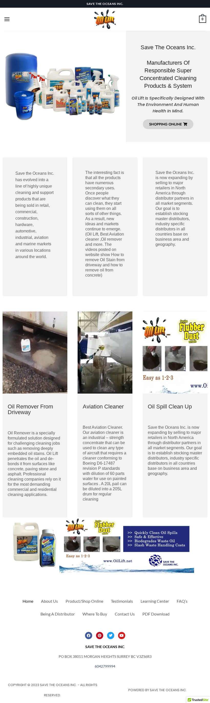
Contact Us (125, 613)
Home (28, 601)
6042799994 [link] (105, 666)
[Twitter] (110, 635)
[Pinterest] (99, 635)
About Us (49, 601)
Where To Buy (94, 613)
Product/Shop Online (84, 601)
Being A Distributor (57, 613)
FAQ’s (182, 601)
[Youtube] (121, 635)
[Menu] (7, 19)
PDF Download (156, 613)
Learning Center (155, 601)
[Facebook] (88, 635)
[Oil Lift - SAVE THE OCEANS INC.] (105, 19)
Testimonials (122, 601)
